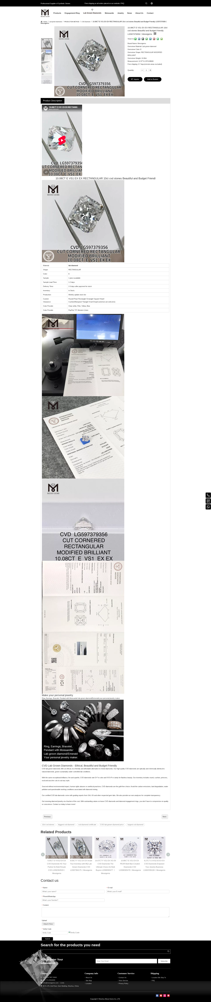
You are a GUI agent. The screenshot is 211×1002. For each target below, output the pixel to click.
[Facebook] (157, 995)
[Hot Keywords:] (146, 3)
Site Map (89, 980)
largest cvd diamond (135, 825)
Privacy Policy (123, 983)
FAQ (122, 3)
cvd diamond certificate (87, 825)
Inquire (136, 79)
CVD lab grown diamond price (112, 825)
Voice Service (123, 980)
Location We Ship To (159, 977)
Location (89, 983)
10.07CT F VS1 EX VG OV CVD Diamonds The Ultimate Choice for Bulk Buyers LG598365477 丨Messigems (105, 867)
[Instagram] (164, 995)
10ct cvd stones (48, 825)
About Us (89, 977)
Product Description (52, 100)
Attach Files (48, 924)
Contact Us (122, 977)
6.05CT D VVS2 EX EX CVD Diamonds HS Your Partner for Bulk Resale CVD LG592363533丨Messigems (56, 867)
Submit (47, 939)
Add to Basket (152, 79)
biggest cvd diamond (66, 825)
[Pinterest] (168, 995)
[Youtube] (161, 995)
